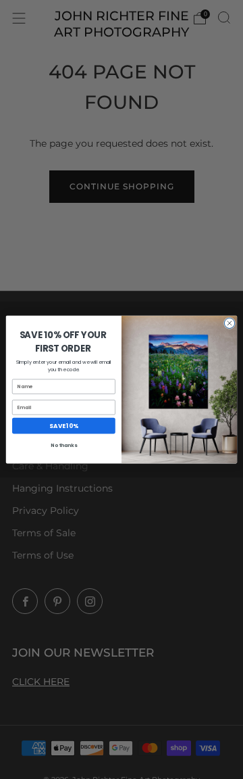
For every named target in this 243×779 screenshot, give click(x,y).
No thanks (63, 445)
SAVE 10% (63, 425)
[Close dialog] (229, 323)
